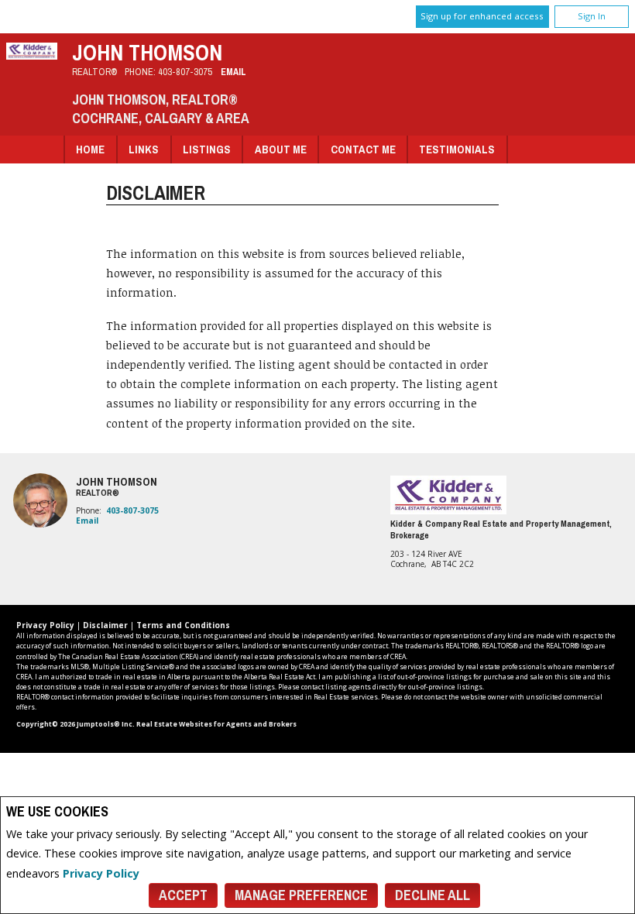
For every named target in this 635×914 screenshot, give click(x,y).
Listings (207, 149)
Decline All (432, 895)
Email (233, 71)
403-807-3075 (185, 71)
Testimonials (457, 149)
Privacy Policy (101, 873)
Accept (183, 895)
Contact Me (363, 149)
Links (144, 149)
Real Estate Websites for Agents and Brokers (216, 724)
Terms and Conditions (183, 625)
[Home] (31, 55)
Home (90, 149)
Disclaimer (105, 625)
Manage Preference (301, 895)
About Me (281, 149)
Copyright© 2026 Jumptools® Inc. (75, 724)
